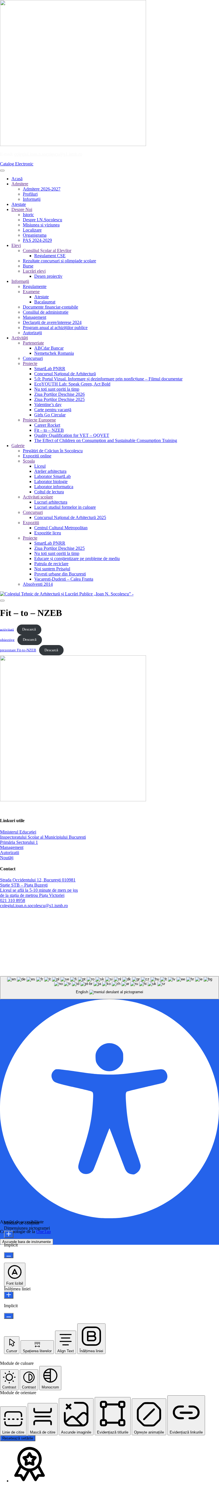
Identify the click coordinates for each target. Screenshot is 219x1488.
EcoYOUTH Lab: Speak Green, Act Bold (72, 384)
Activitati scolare (38, 496)
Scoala (29, 461)
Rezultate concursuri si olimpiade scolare (59, 260)
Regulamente (34, 286)
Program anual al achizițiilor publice (55, 327)
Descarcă (29, 629)
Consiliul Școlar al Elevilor (47, 250)
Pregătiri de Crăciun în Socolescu (53, 450)
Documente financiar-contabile (50, 307)
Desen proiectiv (48, 276)
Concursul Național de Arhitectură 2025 (70, 517)
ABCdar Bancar (49, 348)
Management (34, 317)
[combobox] (109, 987)
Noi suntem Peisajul (52, 568)
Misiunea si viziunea (41, 224)
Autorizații (32, 332)
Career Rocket (47, 425)
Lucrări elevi (34, 271)
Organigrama (34, 235)
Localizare (32, 230)
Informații (31, 199)
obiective (7, 640)
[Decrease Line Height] (8, 1316)
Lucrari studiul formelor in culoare (65, 507)
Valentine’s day (48, 404)
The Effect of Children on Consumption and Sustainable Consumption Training (105, 440)
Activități (19, 337)
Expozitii (31, 522)
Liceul (40, 466)
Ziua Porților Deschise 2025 (59, 399)
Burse (28, 265)
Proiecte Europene (39, 419)
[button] (14, 1274)
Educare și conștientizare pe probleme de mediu (77, 558)
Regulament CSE (50, 255)
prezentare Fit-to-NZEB (18, 650)
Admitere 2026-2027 (41, 188)
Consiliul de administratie (45, 312)
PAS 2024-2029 (37, 240)
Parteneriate (33, 342)
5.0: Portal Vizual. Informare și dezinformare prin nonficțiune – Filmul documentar (108, 378)
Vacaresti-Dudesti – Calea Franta (63, 579)
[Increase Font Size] (8, 1234)
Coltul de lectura (49, 491)
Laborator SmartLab (52, 476)
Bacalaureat (44, 301)
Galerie (18, 445)
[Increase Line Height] (8, 1295)
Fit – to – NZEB (49, 430)
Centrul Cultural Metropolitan (61, 527)
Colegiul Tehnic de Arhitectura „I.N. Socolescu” (43, 809)
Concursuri (33, 358)
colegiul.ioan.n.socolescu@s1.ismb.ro (48, 154)
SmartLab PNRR (49, 368)
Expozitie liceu (47, 532)
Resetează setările (17, 1438)
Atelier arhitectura (50, 471)
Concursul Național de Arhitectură (65, 373)
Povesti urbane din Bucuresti (60, 573)
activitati (7, 629)
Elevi (16, 245)
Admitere (19, 183)
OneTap (43, 1231)
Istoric (28, 214)
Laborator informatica (53, 486)
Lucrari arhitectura (50, 502)
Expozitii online (37, 455)
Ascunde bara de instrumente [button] (26, 1242)
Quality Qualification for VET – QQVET (71, 435)
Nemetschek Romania (54, 353)
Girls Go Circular (50, 414)
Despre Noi (21, 209)
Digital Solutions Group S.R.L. (145, 968)
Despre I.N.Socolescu (42, 219)
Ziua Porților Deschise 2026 (59, 394)
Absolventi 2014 (38, 584)
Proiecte (30, 363)
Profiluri (30, 194)
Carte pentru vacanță (52, 409)
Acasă (17, 178)
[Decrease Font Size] (8, 1255)
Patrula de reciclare (51, 563)
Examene (31, 291)
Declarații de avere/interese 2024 (52, 322)
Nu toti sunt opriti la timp (56, 389)
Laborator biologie (51, 481)
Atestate (18, 204)
